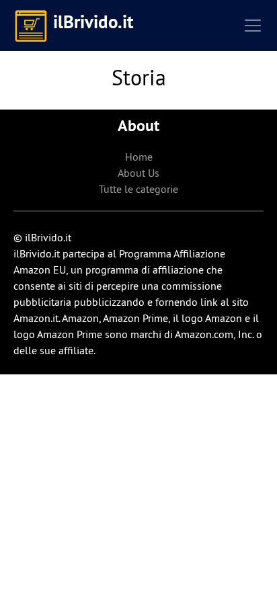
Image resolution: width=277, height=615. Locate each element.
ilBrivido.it (93, 22)
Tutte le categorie (138, 189)
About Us (138, 172)
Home (139, 156)
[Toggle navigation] (253, 25)
